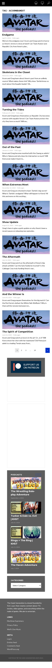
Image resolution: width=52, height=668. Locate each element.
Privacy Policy (12, 625)
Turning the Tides (13, 109)
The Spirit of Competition (17, 331)
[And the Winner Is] (26, 282)
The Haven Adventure (24, 565)
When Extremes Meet (15, 184)
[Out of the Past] (26, 135)
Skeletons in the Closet (16, 72)
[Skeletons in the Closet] (26, 60)
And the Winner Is (13, 294)
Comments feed (13, 646)
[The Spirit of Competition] (26, 319)
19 (35, 350)
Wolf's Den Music (14, 629)
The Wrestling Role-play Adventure (23, 493)
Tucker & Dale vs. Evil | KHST (24, 517)
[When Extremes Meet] (26, 172)
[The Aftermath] (26, 244)
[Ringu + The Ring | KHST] (26, 532)
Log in (9, 639)
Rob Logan (15, 38)
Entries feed (12, 642)
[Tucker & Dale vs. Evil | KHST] (26, 508)
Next (47, 350)
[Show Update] (26, 210)
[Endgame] (26, 22)
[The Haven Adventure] (26, 557)
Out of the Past (11, 147)
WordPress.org (13, 649)
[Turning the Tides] (26, 97)
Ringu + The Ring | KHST (22, 542)
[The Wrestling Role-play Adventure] (26, 483)
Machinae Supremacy (15, 621)
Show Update (10, 222)
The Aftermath (11, 256)
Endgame (8, 34)
